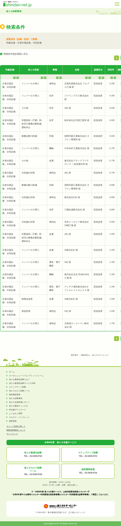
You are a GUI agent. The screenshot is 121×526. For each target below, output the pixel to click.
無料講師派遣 (14, 394)
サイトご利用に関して (15, 426)
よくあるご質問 (15, 413)
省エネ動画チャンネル (18, 406)
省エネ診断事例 (15, 398)
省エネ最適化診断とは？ (19, 379)
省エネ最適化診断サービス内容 (22, 383)
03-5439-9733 (91, 456)
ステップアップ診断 (17, 387)
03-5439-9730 (36, 474)
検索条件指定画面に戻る (16, 54)
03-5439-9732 (36, 456)
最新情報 (13, 421)
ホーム (12, 372)
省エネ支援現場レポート (19, 402)
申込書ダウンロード (17, 410)
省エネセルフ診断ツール (19, 391)
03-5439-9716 (91, 473)
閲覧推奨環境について (15, 430)
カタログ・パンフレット (19, 417)
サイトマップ (12, 434)
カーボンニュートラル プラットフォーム (26, 376)
